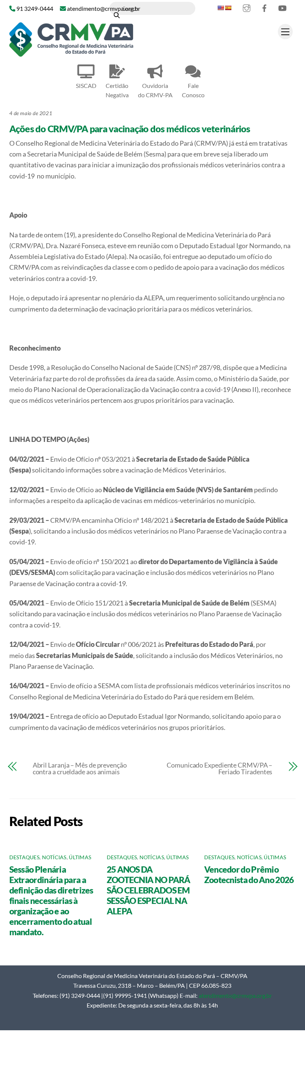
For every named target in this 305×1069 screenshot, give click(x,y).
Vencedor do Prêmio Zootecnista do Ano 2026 (249, 874)
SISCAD (86, 85)
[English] (220, 8)
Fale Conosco (193, 90)
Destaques (24, 857)
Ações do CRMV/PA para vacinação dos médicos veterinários (129, 128)
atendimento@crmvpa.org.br (235, 995)
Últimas (80, 857)
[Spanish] (228, 8)
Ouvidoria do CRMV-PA (155, 90)
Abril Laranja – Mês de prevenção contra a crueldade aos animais (80, 768)
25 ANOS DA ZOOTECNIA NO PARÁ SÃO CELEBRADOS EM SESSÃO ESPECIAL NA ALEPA (148, 890)
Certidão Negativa (117, 90)
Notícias (54, 857)
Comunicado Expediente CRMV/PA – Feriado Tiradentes (219, 768)
